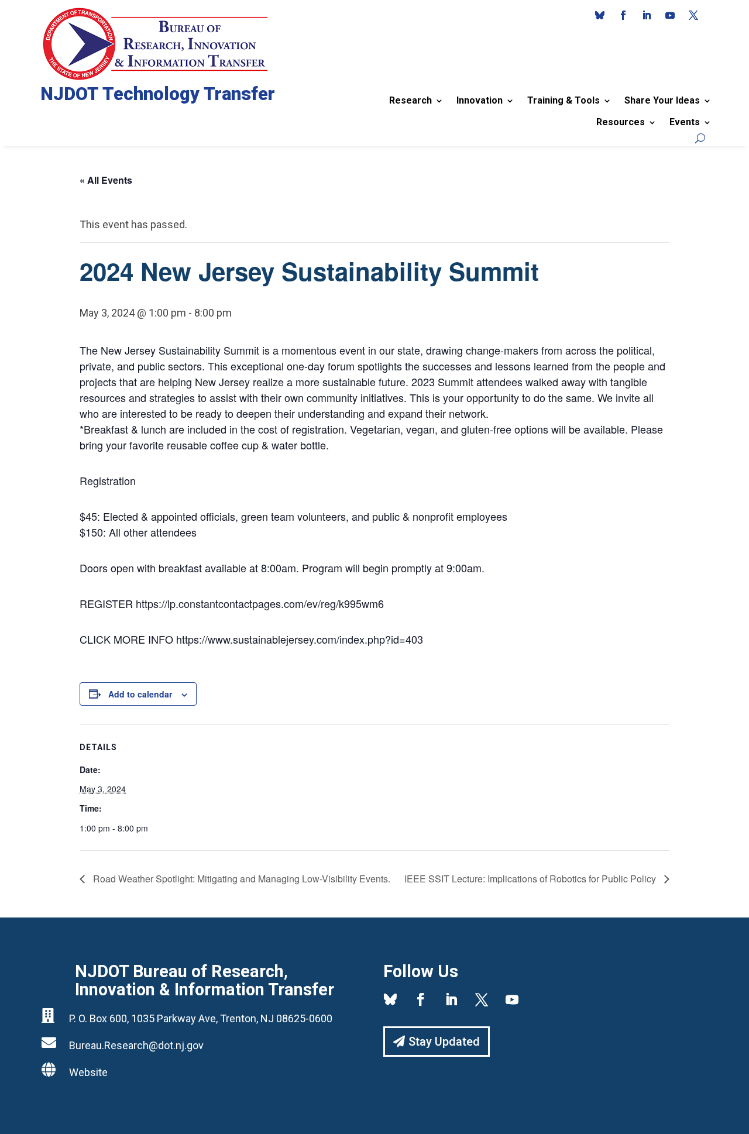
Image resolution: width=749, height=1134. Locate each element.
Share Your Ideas (662, 100)
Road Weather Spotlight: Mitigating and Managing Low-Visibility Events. (240, 878)
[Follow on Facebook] (623, 15)
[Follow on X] (693, 15)
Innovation (479, 100)
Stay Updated (444, 1042)
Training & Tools (563, 100)
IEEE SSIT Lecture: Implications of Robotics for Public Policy (531, 878)
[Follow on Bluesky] (599, 15)
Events (684, 122)
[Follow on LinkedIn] (646, 15)
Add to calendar (140, 694)
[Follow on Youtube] (670, 15)
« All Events (106, 180)
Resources (620, 122)
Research (410, 100)
